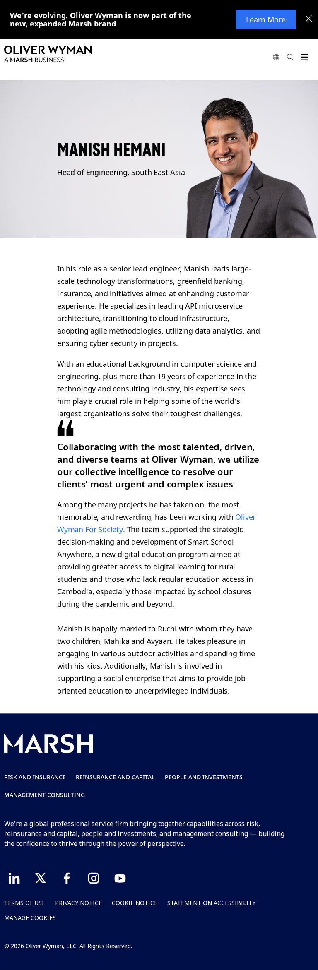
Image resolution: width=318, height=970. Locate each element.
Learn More (266, 19)
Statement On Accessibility (211, 903)
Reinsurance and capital (115, 777)
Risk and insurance (35, 777)
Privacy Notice (78, 903)
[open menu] (304, 57)
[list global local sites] (276, 57)
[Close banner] (309, 19)
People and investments (204, 777)
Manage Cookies (30, 918)
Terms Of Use (24, 903)
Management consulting (44, 795)
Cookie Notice (134, 903)
